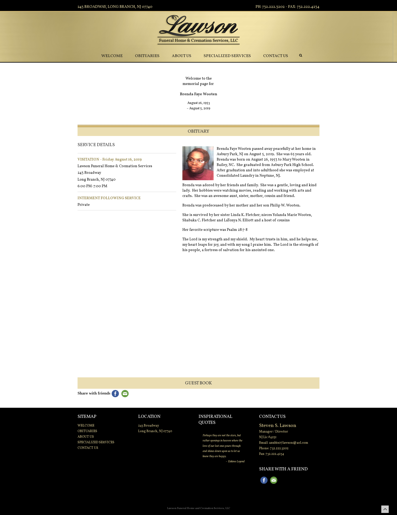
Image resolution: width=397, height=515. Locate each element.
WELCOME (112, 56)
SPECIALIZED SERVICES (227, 56)
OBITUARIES (147, 56)
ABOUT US (181, 56)
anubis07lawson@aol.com (288, 443)
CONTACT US (275, 56)
